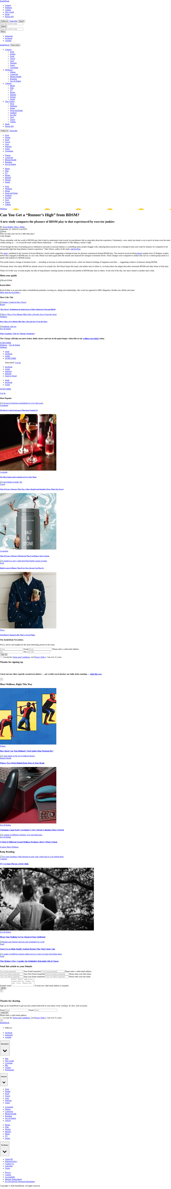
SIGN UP (4, 1013)
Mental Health (15, 77)
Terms (7, 1168)
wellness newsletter (91, 338)
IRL (6, 1065)
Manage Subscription (13, 1179)
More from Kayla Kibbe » (10, 292)
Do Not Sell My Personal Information (20, 1181)
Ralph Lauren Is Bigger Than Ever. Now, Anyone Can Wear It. (22, 568)
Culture (8, 10)
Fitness (13, 72)
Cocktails (3, 472)
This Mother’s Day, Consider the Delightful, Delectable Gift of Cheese (29, 961)
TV (11, 90)
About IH (9, 1159)
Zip (25, 652)
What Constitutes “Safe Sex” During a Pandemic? (17, 334)
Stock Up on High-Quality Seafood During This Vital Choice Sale (27, 949)
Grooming (14, 68)
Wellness (8, 8)
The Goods (9, 12)
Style (12, 52)
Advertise (9, 1166)
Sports (12, 99)
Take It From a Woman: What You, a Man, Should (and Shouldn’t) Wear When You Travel (31, 489)
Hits (6, 1058)
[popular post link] (21, 403)
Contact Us (9, 1164)
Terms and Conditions (21, 657)
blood (139, 253)
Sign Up (4, 654)
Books (12, 92)
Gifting (13, 122)
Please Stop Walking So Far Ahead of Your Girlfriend (22, 937)
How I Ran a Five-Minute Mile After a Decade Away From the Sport (23, 322)
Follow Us (4, 21)
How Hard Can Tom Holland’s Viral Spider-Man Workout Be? (26, 751)
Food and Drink (16, 110)
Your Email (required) (32, 971)
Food (12, 56)
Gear (12, 61)
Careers (8, 1175)
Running (13, 79)
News (2, 630)
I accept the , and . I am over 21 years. (32, 657)
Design (13, 97)
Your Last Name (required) (34, 977)
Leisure (8, 5)
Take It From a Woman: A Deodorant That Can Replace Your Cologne (24, 556)
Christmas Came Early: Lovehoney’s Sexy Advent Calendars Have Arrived (32, 830)
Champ (8, 1068)
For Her (13, 115)
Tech (12, 117)
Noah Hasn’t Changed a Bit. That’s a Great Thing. (17, 635)
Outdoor (13, 113)
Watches (13, 63)
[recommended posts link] (28, 744)
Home (12, 108)
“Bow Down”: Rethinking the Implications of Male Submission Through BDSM (27, 309)
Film (12, 88)
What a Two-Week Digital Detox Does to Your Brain (22, 763)
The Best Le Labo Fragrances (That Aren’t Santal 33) (19, 410)
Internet (13, 95)
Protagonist (9, 1070)
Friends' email (5, 986)
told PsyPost (75, 249)
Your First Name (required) (34, 974)
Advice (8, 1120)
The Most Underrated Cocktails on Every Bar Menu (18, 477)
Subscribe (13, 21)
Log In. (18, 363)
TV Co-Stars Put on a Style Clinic (14, 864)
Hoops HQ (9, 17)
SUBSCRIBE (5, 343)
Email (26, 649)
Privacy (8, 1172)
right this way (96, 674)
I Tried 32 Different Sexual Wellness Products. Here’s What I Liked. (28, 842)
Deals (7, 14)
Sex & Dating (15, 81)
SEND (3, 988)
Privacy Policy (40, 657)
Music (12, 86)
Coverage (9, 1063)
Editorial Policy (11, 1161)
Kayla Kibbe (8, 227)
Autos (12, 65)
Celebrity (3, 859)
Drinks (12, 54)
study (6, 253)
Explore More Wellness (9, 847)
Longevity (14, 74)
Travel (12, 58)
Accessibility (10, 1177)
